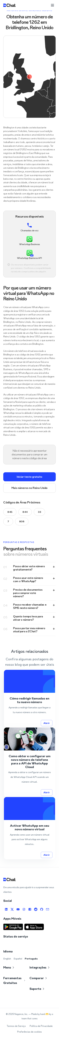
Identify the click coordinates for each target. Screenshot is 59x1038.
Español (18, 958)
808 (21, 521)
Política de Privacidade (41, 1026)
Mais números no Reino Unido (29, 488)
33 (39, 512)
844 (25, 512)
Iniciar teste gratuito (29, 477)
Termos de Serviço (16, 1026)
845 (9, 512)
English (7, 958)
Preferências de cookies (29, 1031)
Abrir (46, 723)
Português (31, 958)
